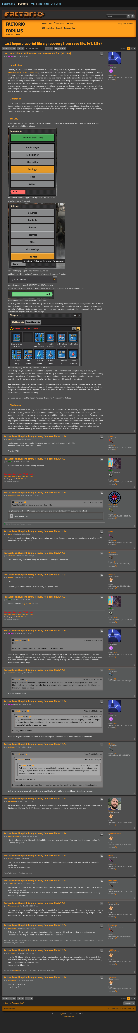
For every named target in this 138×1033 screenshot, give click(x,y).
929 (114, 864)
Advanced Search (24, 476)
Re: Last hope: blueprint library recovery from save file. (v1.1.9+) (35, 436)
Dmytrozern (112, 925)
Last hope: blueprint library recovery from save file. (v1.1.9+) (53, 43)
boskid (110, 65)
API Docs (56, 4)
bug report (26, 603)
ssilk (110, 470)
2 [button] (131, 48)
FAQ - (19, 479)
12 (114, 562)
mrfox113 (111, 574)
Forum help (29, 479)
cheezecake (112, 880)
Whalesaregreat (113, 903)
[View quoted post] (25, 502)
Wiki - (23, 479)
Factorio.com (8, 4)
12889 (115, 480)
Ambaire (18, 711)
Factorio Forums (15, 27)
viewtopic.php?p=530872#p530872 (23, 72)
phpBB (62, 1014)
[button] (134, 48)
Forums (23, 3)
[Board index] (25, 14)
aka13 (110, 855)
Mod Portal (43, 4)
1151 (115, 514)
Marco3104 (112, 553)
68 (114, 445)
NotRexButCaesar (114, 505)
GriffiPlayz (112, 950)
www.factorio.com (13, 34)
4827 (115, 75)
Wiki (33, 4)
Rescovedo (112, 811)
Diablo (110, 436)
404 (114, 540)
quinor (110, 531)
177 (114, 679)
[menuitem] (59, 23)
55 (114, 934)
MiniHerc (111, 670)
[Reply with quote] (101, 53)
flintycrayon (112, 977)
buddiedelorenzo (114, 833)
